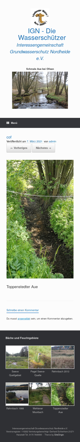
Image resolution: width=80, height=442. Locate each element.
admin (52, 141)
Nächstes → (43, 148)
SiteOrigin (59, 434)
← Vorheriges (18, 148)
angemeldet (24, 318)
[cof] (40, 277)
